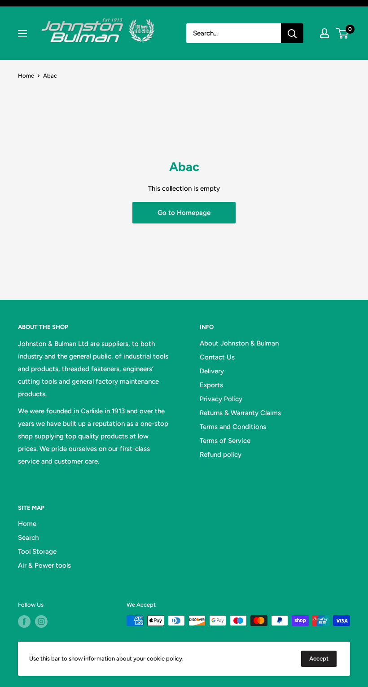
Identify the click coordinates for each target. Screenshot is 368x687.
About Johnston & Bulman (239, 343)
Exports (211, 385)
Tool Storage (37, 551)
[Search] (292, 33)
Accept (319, 658)
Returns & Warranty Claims (240, 413)
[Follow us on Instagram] (41, 621)
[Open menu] (22, 33)
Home (26, 75)
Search (28, 538)
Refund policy (220, 455)
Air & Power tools (44, 565)
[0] (342, 33)
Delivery (212, 371)
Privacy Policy (221, 399)
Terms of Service (225, 441)
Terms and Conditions (233, 427)
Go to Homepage (184, 213)
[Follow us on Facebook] (24, 621)
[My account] (324, 33)
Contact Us (217, 357)
